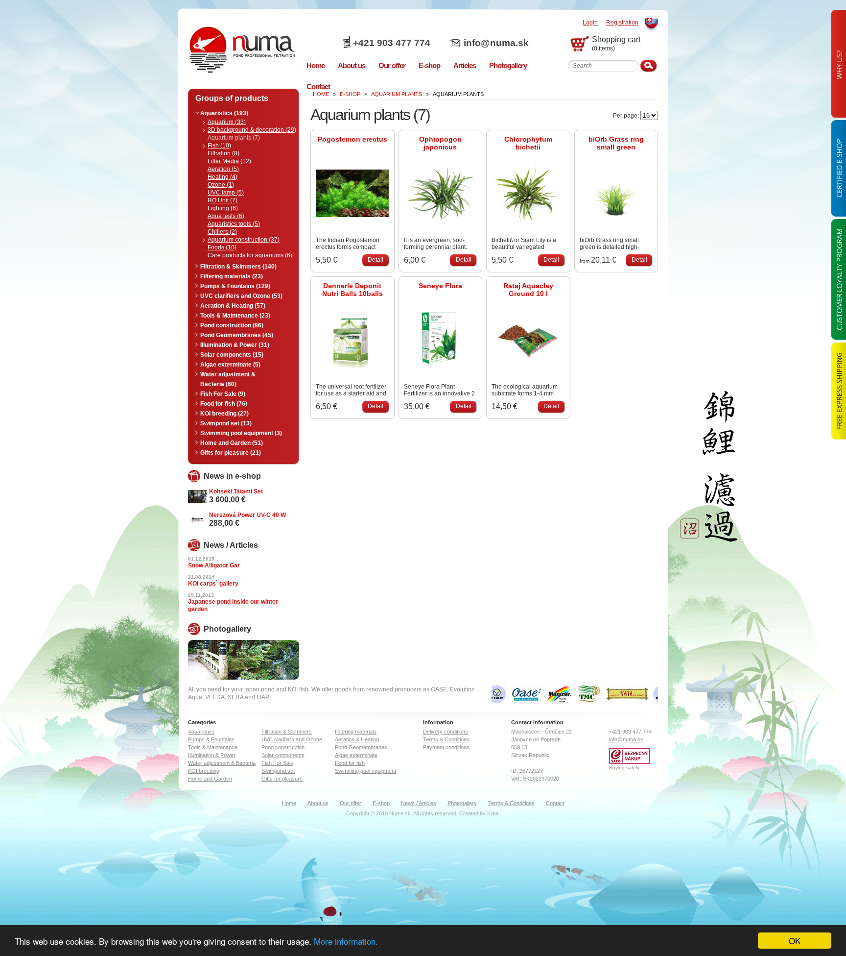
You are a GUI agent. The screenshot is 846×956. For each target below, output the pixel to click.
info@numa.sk (496, 43)
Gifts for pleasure (282, 779)
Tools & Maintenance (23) (235, 315)
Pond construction (283, 747)
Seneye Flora (440, 286)
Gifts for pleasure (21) (230, 452)
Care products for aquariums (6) (250, 255)
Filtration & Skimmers (286, 732)
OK (794, 940)
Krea (492, 813)
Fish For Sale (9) (222, 394)
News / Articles (418, 803)
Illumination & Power (211, 755)
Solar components (283, 755)
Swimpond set (278, 771)
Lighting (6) (223, 208)
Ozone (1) (221, 184)
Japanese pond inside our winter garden (233, 605)
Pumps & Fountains (211, 739)
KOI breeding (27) (224, 413)
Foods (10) (222, 247)
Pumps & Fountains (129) (235, 286)
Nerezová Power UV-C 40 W (247, 515)
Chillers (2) (222, 231)
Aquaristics (201, 732)
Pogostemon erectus (352, 139)
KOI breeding (203, 771)
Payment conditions (446, 747)
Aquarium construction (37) (244, 239)
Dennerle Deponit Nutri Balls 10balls (352, 289)
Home (289, 803)
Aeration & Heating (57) (232, 305)
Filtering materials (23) (231, 276)
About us (318, 803)
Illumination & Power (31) (234, 345)
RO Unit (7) (222, 200)
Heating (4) (222, 176)
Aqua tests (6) (226, 216)
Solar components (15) (231, 354)
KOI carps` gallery (213, 583)
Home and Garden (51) (231, 443)
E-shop (381, 803)
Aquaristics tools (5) (234, 224)
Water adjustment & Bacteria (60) (228, 379)
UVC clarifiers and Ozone (291, 739)
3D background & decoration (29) (252, 129)
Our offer (350, 803)
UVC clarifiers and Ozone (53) (241, 296)
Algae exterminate (356, 755)
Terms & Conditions (446, 739)
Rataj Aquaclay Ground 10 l (528, 289)
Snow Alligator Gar (214, 565)
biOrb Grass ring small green (616, 143)
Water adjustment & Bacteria (222, 763)
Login (590, 23)
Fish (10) (219, 145)
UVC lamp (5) (226, 192)
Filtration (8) (223, 153)
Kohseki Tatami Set (236, 491)
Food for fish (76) (223, 403)
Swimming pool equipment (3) (241, 433)
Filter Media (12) (229, 161)
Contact (555, 803)
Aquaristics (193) (224, 113)
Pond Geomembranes (361, 747)
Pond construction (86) (231, 325)
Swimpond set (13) (226, 423)
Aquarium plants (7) (234, 137)
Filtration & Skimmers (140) (238, 266)
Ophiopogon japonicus (440, 143)
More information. (346, 941)
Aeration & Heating (357, 739)
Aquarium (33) (227, 122)
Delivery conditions (445, 732)
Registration (622, 23)
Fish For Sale (277, 763)
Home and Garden (210, 779)
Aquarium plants (396, 94)
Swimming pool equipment (365, 771)
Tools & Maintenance (212, 747)
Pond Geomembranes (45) (236, 335)
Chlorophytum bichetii (528, 143)
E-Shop (350, 94)
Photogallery (462, 803)
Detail (375, 259)
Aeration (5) (223, 169)
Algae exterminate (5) (230, 364)
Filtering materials (355, 732)
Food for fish (350, 763)
